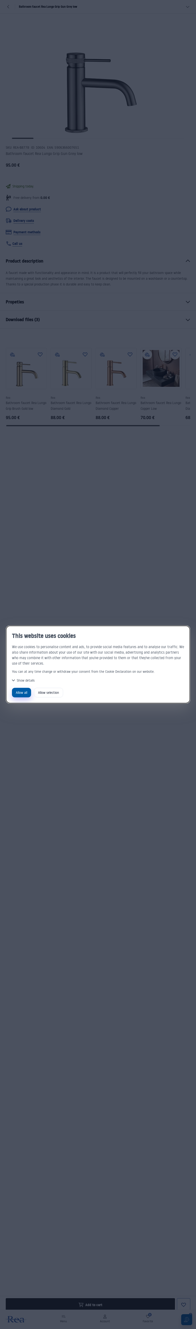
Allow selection (48, 692)
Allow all (21, 692)
